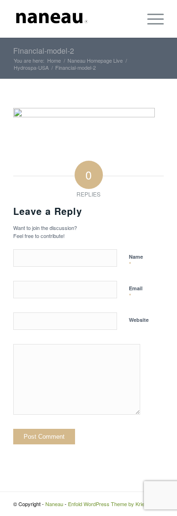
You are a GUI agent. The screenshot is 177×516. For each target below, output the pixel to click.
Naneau (54, 504)
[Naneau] (73, 19)
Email (136, 293)
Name (136, 261)
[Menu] (151, 19)
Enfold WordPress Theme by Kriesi (108, 504)
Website (139, 319)
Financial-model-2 (43, 50)
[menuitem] (151, 19)
